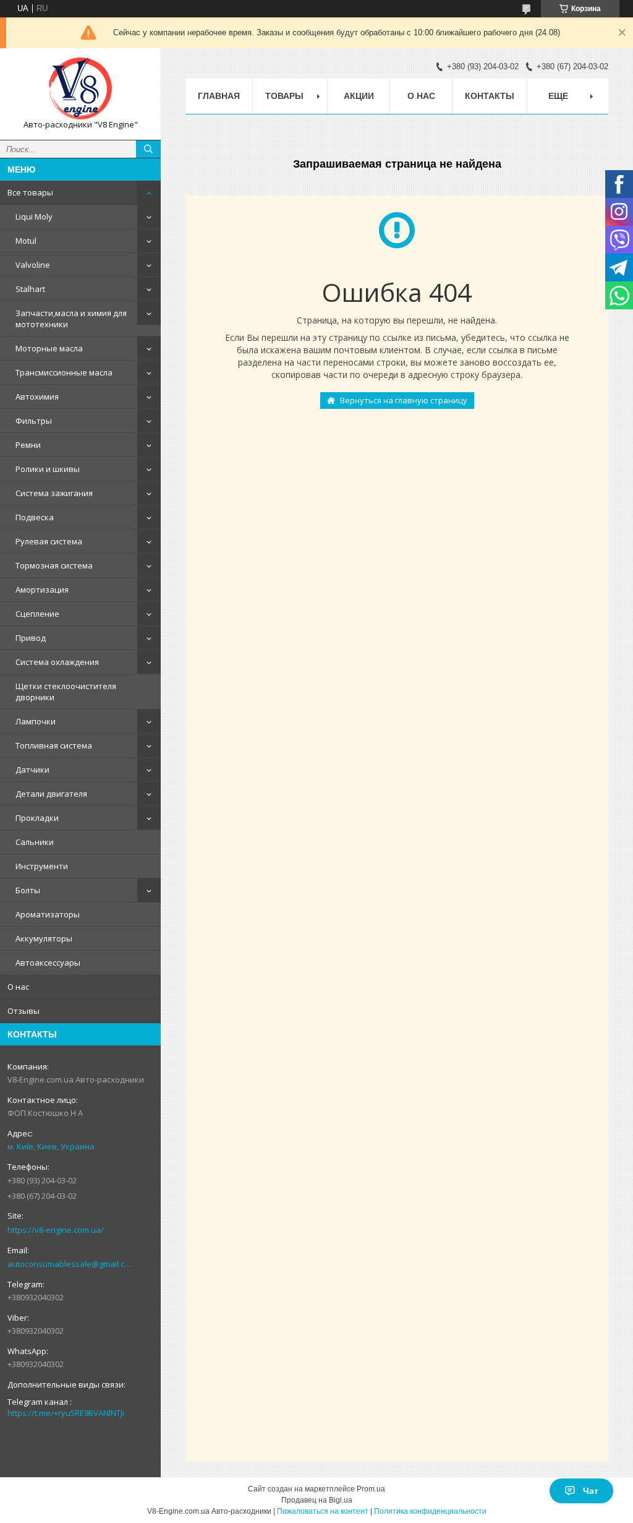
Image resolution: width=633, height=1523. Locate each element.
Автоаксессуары (47, 962)
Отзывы (23, 1010)
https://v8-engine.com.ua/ (55, 1229)
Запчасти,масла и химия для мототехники (71, 318)
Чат (590, 1491)
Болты (27, 890)
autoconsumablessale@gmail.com (70, 1263)
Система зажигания (54, 493)
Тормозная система (54, 565)
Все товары (30, 192)
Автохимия (37, 396)
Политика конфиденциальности (430, 1511)
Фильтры (33, 420)
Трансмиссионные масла (64, 372)
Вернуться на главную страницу (403, 400)
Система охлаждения (57, 661)
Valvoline (32, 264)
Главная (219, 96)
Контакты (489, 96)
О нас (18, 986)
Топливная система (53, 745)
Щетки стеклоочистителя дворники (65, 691)
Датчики (32, 769)
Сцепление (37, 613)
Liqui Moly (34, 216)
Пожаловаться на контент (322, 1511)
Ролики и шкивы (47, 468)
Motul (25, 240)
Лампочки (35, 721)
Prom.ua (371, 1489)
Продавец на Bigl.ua (316, 1500)
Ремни (28, 444)
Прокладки (37, 817)
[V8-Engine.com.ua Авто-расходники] (80, 88)
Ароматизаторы (47, 914)
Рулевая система (48, 541)
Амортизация (42, 589)
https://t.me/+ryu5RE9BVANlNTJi (65, 1412)
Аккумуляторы (43, 938)
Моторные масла (49, 348)
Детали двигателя (51, 793)
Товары (284, 96)
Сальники (34, 841)
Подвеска (34, 517)
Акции (359, 96)
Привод (30, 637)
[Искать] (148, 149)
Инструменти (41, 866)
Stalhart (30, 288)
